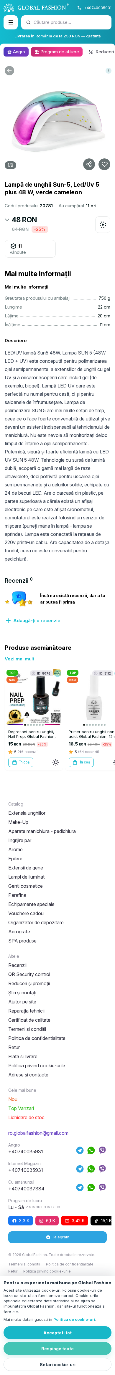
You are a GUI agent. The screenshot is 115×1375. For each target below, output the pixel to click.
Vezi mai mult (19, 659)
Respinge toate (57, 1348)
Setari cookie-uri (57, 1364)
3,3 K (24, 1220)
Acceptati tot (57, 1332)
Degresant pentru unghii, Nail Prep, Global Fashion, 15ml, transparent (32, 736)
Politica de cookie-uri (74, 1319)
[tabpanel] (57, 607)
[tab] (19, 580)
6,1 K (50, 1220)
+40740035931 (97, 7)
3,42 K (78, 1220)
